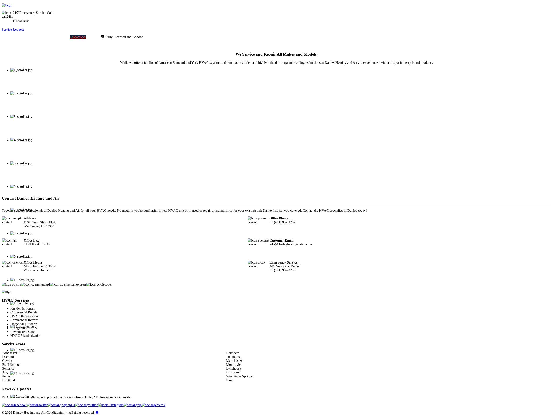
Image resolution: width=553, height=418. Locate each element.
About (64, 37)
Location (78, 37)
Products (43, 37)
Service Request (13, 29)
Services (27, 37)
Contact (93, 37)
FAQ (55, 37)
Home (15, 37)
